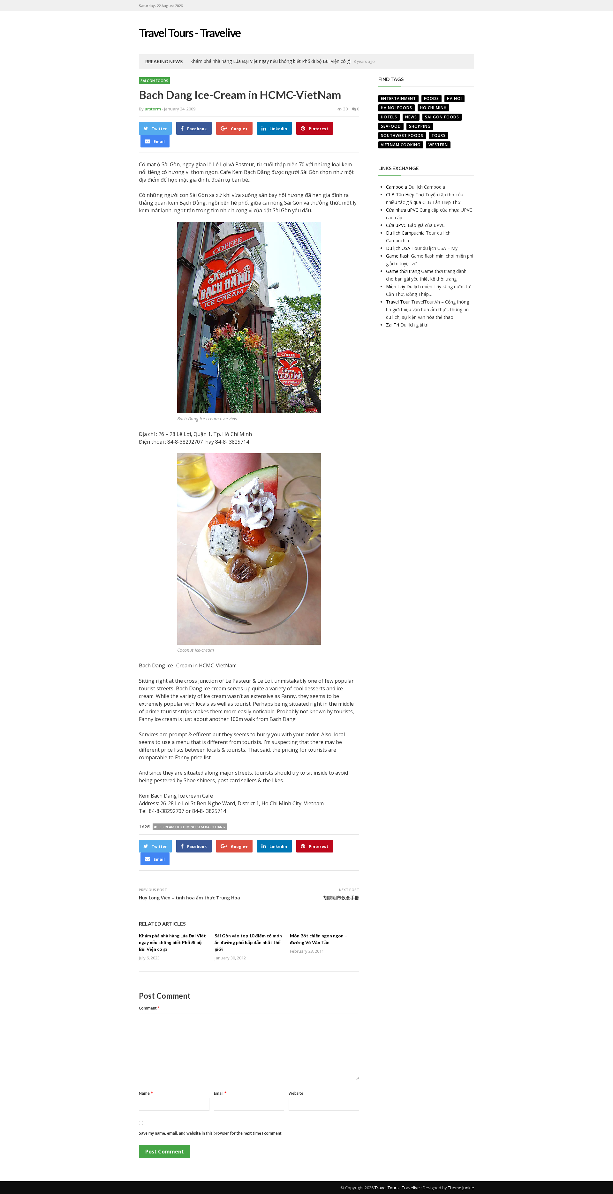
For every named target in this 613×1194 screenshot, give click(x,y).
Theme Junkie (461, 1187)
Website (296, 1093)
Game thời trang (403, 271)
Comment (149, 1008)
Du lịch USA (398, 248)
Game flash (398, 256)
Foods (431, 98)
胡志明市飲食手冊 (341, 898)
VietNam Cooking (400, 144)
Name (146, 1093)
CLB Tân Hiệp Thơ (405, 194)
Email (220, 1093)
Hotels (389, 117)
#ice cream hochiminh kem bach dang (189, 826)
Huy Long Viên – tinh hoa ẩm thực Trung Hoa (189, 898)
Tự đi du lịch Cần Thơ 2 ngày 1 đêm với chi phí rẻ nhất (246, 61)
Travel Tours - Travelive (397, 1187)
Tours (438, 135)
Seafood (391, 126)
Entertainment (398, 98)
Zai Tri (392, 325)
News (411, 117)
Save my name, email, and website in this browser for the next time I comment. (211, 1133)
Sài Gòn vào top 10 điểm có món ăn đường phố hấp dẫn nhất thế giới (248, 942)
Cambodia (396, 187)
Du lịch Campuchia (405, 233)
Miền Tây (395, 286)
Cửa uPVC (396, 225)
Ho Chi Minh (433, 107)
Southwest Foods (402, 135)
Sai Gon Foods (154, 80)
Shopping (420, 126)
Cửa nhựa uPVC (402, 210)
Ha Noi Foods (396, 107)
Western (438, 144)
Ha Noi (454, 98)
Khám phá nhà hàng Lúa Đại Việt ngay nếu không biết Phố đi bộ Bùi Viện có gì (172, 942)
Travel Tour (398, 302)
